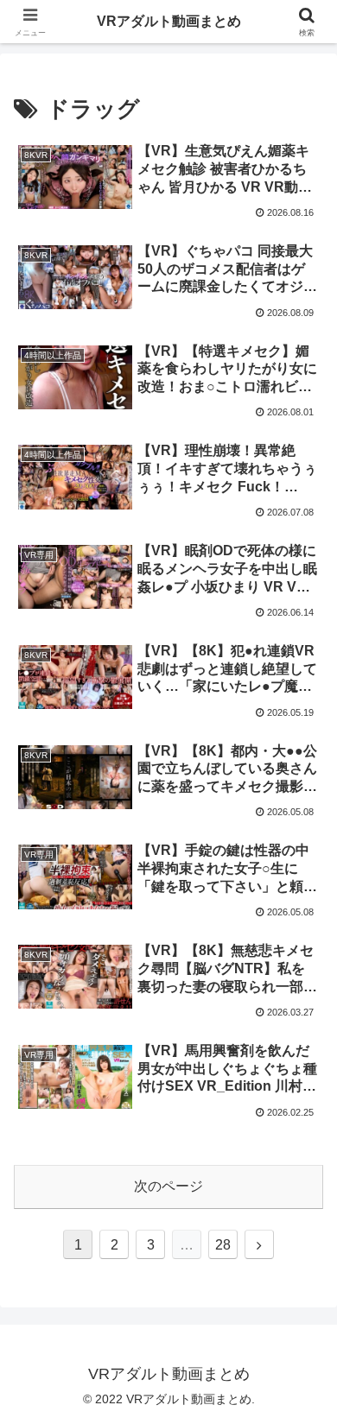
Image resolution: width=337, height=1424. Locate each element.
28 (223, 1244)
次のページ (168, 1186)
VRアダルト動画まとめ (169, 21)
